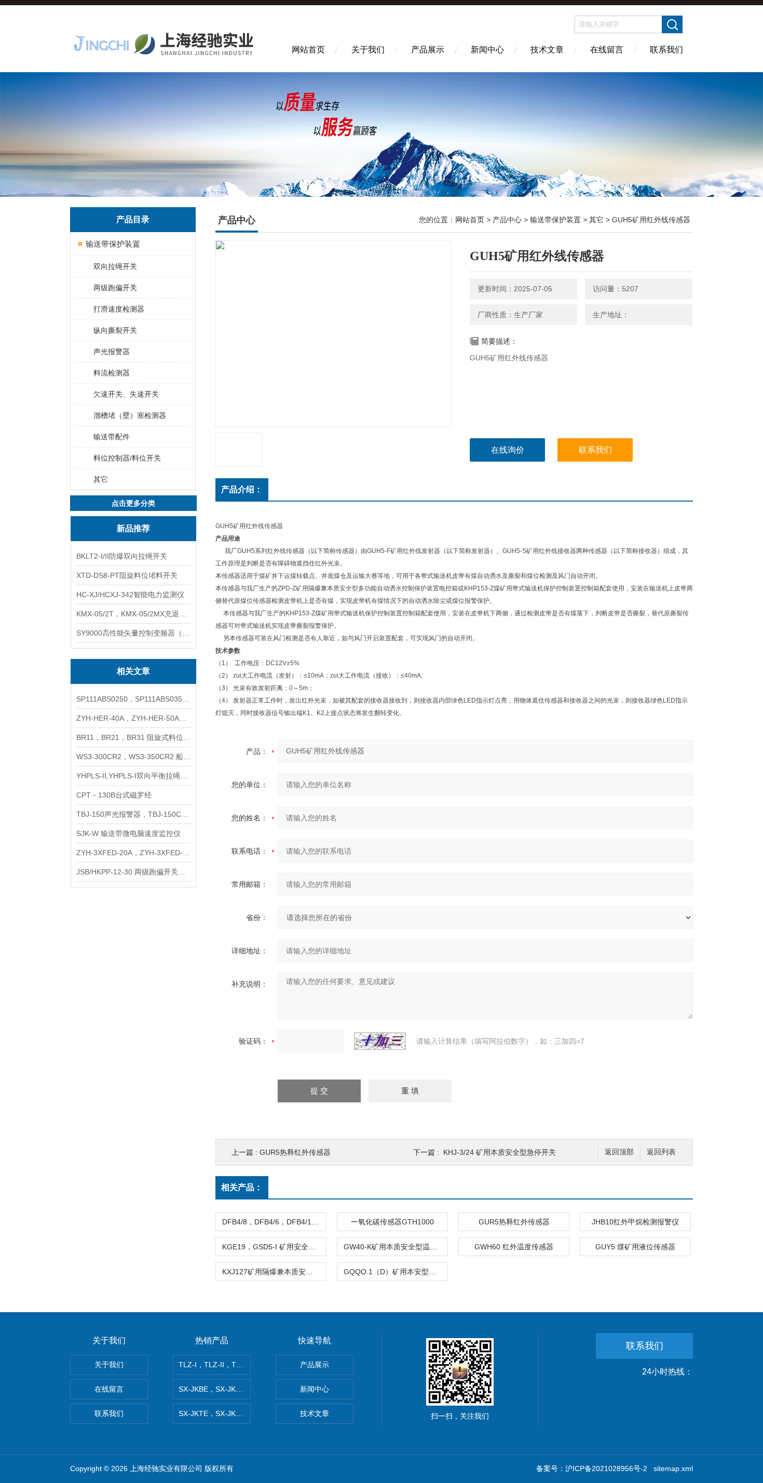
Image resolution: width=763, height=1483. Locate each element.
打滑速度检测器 (118, 309)
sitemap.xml (673, 1468)
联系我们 (666, 49)
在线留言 (606, 49)
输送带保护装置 (113, 243)
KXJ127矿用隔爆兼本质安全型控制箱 (274, 1272)
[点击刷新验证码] (380, 1041)
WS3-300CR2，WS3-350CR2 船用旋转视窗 (133, 756)
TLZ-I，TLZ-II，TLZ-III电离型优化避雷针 (215, 1364)
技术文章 (547, 49)
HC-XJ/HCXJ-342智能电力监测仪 (130, 594)
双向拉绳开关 (115, 266)
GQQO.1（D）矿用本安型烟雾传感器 (395, 1272)
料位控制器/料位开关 (127, 458)
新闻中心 (487, 49)
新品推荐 (133, 528)
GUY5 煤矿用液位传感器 (635, 1247)
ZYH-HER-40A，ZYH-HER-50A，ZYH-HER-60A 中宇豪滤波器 (133, 718)
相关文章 (133, 671)
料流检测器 (111, 373)
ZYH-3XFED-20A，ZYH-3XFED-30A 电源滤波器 (133, 852)
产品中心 (507, 219)
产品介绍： (242, 489)
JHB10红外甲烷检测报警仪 (635, 1222)
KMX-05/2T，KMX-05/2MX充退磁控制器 (133, 614)
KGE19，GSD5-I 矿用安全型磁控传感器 (274, 1247)
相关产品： (242, 1187)
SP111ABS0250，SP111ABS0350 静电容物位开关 (133, 699)
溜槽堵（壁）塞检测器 (129, 415)
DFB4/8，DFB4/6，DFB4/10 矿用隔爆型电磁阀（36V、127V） (274, 1222)
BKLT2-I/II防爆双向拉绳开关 (121, 556)
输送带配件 (111, 437)
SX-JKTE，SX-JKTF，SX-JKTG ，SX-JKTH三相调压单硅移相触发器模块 (215, 1413)
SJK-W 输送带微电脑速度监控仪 (128, 833)
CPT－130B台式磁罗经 (114, 795)
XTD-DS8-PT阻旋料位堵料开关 (127, 575)
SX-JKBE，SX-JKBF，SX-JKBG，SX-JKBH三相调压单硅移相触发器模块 (215, 1389)
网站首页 (308, 49)
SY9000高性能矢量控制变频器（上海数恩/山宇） (133, 633)
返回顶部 (619, 1152)
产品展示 (427, 49)
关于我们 (368, 49)
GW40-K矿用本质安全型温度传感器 (395, 1247)
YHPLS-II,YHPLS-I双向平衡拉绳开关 (133, 776)
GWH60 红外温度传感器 (513, 1247)
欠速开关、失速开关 (126, 394)
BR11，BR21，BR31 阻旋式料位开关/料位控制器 (133, 737)
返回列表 (661, 1152)
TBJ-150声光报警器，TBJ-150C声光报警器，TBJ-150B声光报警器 (133, 814)
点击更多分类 (133, 503)
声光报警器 (111, 351)
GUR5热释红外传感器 (295, 1152)
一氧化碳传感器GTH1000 (392, 1222)
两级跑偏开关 (115, 288)
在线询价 (507, 450)
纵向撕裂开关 (115, 330)
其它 (100, 479)
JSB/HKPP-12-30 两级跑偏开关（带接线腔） (133, 872)
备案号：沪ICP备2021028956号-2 (591, 1468)
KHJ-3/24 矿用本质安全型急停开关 (499, 1152)
